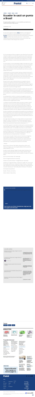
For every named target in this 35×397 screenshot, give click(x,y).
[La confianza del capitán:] (22, 344)
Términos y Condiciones (6, 391)
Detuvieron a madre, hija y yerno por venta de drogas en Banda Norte (13, 278)
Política (4, 388)
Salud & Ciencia (14, 335)
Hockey (20, 366)
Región (10, 383)
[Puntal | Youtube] (32, 376)
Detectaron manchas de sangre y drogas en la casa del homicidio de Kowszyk (13, 251)
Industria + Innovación (5, 335)
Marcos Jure (9, 260)
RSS (27, 389)
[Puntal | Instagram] (30, 376)
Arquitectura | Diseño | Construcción (29, 335)
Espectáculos (11, 381)
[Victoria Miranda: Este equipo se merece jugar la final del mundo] (10, 361)
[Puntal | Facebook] (26, 376)
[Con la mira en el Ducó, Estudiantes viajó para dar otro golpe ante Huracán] (6, 347)
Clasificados (26, 388)
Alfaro (18, 32)
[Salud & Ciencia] (14, 332)
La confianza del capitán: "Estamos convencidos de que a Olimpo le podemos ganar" (21, 349)
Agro (14, 382)
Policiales (28, 366)
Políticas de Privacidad (12, 391)
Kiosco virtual (27, 386)
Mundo (15, 381)
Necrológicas (10, 386)
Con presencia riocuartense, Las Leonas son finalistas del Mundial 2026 (22, 370)
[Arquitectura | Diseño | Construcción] (30, 332)
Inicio (4, 381)
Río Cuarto (5, 383)
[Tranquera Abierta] (22, 332)
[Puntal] (6, 376)
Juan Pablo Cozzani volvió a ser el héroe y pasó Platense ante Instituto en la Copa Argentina (14, 348)
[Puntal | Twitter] (28, 376)
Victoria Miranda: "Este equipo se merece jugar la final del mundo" (10, 370)
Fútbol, (12, 346)
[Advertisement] (26, 46)
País (9, 384)
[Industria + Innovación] (6, 332)
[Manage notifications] (33, 395)
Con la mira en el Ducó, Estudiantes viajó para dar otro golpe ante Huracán (17, 207)
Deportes (4, 384)
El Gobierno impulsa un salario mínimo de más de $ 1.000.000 (12, 264)
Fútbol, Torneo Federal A (22, 346)
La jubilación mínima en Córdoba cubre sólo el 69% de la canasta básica (30, 362)
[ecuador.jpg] (18, 29)
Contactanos (26, 384)
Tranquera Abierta (21, 335)
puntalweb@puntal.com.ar (8, 394)
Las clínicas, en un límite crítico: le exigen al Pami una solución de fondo (12, 258)
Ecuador (5, 35)
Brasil (5, 36)
